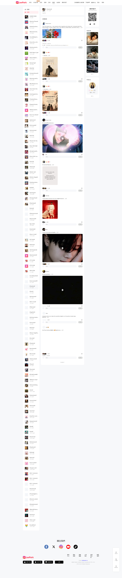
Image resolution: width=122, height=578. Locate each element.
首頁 (30, 2)
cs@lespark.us (85, 560)
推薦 (27, 9)
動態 (53, 2)
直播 (45, 2)
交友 (49, 2)
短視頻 (58, 2)
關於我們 (64, 2)
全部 (82, 27)
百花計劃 (35, 2)
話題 (27, 12)
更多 (92, 74)
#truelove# (44, 123)
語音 (41, 2)
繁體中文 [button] (93, 2)
